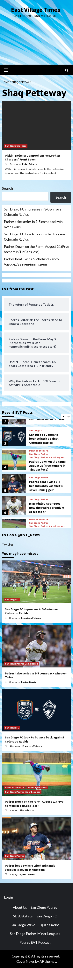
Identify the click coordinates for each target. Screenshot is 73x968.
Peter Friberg (29, 164)
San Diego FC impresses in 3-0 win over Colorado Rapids (33, 212)
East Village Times (35, 10)
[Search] (66, 70)
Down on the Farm (38, 451)
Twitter (8, 544)
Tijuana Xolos (49, 925)
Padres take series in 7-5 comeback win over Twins (33, 224)
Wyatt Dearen (27, 874)
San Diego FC (36, 430)
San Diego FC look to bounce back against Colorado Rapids (35, 236)
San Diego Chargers (15, 145)
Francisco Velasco (31, 617)
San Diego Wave (23, 925)
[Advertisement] (36, 44)
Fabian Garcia (28, 681)
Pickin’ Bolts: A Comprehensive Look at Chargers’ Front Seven (32, 157)
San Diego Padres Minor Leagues (46, 457)
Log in (8, 897)
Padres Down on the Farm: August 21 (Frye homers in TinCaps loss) (36, 249)
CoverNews (25, 961)
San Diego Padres (38, 454)
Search (7, 188)
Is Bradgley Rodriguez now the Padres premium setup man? (46, 508)
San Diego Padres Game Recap (21, 663)
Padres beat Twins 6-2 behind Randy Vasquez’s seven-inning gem (31, 261)
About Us (20, 907)
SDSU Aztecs (23, 916)
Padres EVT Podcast (35, 942)
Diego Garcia (26, 810)
